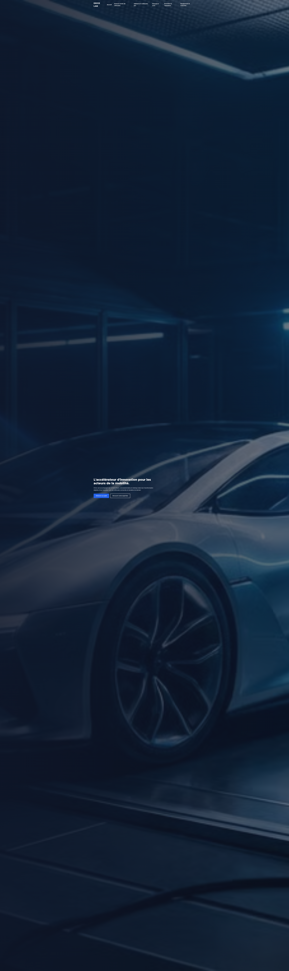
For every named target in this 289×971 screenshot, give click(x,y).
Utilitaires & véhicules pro (141, 4)
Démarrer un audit (101, 496)
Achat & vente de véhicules (119, 4)
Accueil (109, 4)
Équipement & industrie (185, 4)
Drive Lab (97, 4)
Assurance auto (155, 4)
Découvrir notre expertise (120, 496)
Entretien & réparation (168, 4)
